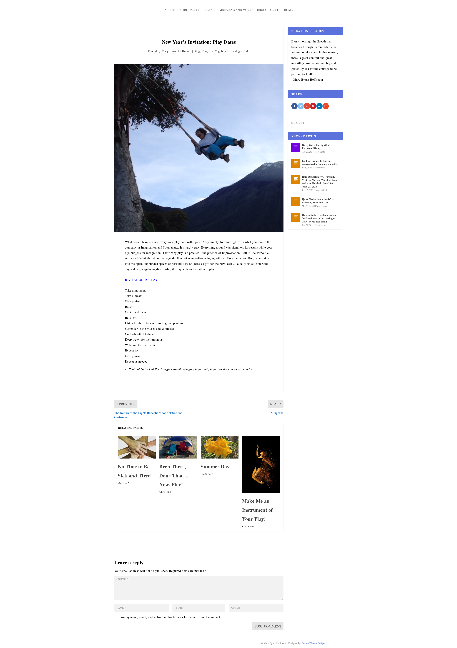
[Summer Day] (219, 447)
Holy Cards (320, 151)
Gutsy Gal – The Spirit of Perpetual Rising (316, 146)
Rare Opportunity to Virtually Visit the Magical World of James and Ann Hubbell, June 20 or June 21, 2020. (320, 181)
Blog (197, 51)
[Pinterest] (313, 106)
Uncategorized (238, 51)
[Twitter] (301, 106)
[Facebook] (294, 106)
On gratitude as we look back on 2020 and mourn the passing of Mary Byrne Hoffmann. (319, 218)
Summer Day (215, 466)
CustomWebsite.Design (313, 643)
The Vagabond (218, 51)
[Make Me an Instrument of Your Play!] (261, 464)
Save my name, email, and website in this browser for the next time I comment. (170, 617)
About (169, 10)
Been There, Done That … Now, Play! (174, 475)
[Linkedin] (319, 106)
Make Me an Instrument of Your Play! (257, 510)
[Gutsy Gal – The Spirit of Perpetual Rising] (295, 147)
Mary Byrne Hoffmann (176, 51)
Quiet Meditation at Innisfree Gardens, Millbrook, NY (318, 200)
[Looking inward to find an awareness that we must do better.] (295, 163)
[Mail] (326, 106)
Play (208, 10)
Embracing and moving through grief (248, 10)
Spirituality (189, 10)
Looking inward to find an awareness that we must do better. (320, 162)
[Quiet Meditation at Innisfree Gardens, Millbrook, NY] (295, 201)
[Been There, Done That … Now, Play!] (178, 447)
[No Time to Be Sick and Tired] (137, 447)
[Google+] (307, 106)
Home (288, 10)
